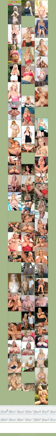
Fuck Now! (19, 4)
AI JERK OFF (15, 4)
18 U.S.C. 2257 (28, 434)
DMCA (32, 434)
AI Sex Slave (10, 4)
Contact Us (34, 434)
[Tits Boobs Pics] (14, 2)
